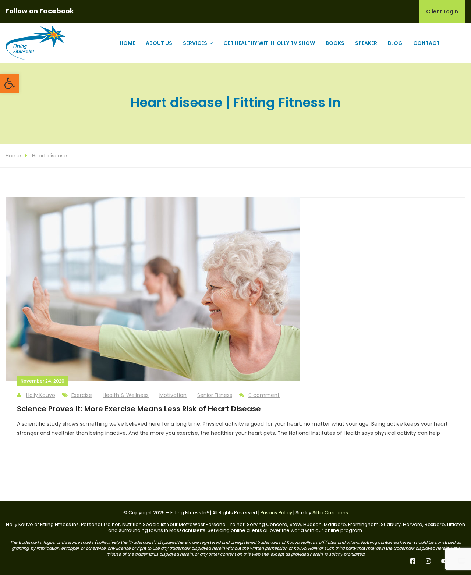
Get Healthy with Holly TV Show (269, 43)
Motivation (173, 395)
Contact (426, 43)
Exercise (81, 395)
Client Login (442, 11)
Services (195, 43)
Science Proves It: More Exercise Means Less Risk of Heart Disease (139, 409)
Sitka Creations (330, 513)
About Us (159, 43)
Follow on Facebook (40, 10)
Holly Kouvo (40, 395)
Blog (395, 43)
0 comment (264, 395)
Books (335, 43)
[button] (9, 83)
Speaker (366, 43)
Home (127, 43)
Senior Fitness (214, 395)
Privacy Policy (276, 513)
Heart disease (49, 155)
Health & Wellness (126, 395)
